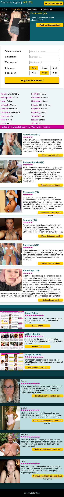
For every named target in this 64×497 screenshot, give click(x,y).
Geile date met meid (50, 300)
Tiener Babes (37, 326)
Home (4, 9)
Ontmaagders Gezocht (37, 367)
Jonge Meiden (17, 9)
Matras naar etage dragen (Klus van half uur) (47, 421)
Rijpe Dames (46, 9)
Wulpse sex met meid (50, 155)
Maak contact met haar (49, 25)
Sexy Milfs (32, 9)
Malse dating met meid (50, 236)
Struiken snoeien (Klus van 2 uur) (47, 449)
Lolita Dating (37, 347)
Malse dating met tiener (50, 185)
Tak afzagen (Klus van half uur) (47, 396)
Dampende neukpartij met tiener (50, 213)
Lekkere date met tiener (50, 263)
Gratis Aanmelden (53, 3)
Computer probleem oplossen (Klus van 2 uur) (47, 476)
